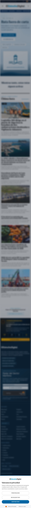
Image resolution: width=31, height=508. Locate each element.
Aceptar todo (16, 502)
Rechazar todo (15, 497)
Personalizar (15, 493)
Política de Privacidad (12, 506)
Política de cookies (22, 506)
